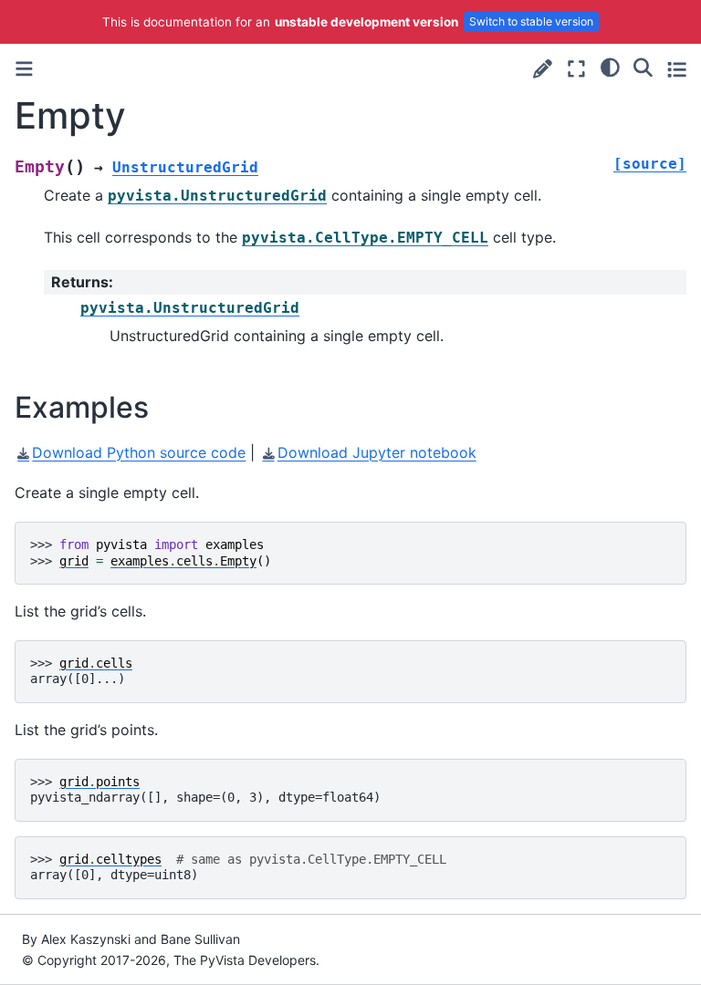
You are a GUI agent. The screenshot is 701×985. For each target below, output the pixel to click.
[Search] (643, 66)
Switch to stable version (531, 21)
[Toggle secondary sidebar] (677, 69)
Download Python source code (139, 452)
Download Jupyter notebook (376, 452)
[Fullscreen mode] (576, 69)
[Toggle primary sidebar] (24, 69)
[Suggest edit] (543, 69)
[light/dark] (610, 66)
